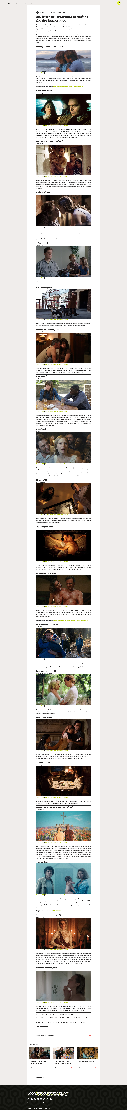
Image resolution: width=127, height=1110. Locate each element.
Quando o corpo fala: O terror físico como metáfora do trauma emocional (38, 1062)
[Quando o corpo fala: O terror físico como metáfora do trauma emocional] (39, 1053)
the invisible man (40, 1020)
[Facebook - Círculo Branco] (28, 1099)
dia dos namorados (62, 1020)
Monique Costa (44, 1026)
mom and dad (63, 1017)
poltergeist (44, 1022)
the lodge (38, 1022)
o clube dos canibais (45, 1017)
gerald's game (61, 1022)
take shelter (71, 1020)
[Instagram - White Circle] (32, 1099)
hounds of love (85, 1020)
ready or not (70, 1017)
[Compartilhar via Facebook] (37, 1031)
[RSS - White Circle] (51, 1099)
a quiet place (69, 1022)
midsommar (84, 1022)
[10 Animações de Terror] (87, 1053)
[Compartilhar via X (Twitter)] (40, 1031)
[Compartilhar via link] (44, 1031)
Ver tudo (96, 1043)
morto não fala (76, 1022)
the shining (84, 1017)
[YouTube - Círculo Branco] (47, 1099)
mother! (55, 1022)
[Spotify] (38, 1099)
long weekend (77, 1017)
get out (57, 1017)
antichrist (50, 1022)
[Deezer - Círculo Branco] (41, 1099)
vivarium (52, 1017)
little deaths (78, 1020)
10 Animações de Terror (86, 1061)
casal (37, 1017)
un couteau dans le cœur (51, 1020)
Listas (38, 1026)
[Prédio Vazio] (63, 1053)
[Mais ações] (90, 12)
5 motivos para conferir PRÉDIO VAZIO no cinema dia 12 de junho (63, 1062)
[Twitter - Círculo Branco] (35, 1099)
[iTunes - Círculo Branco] (44, 1099)
